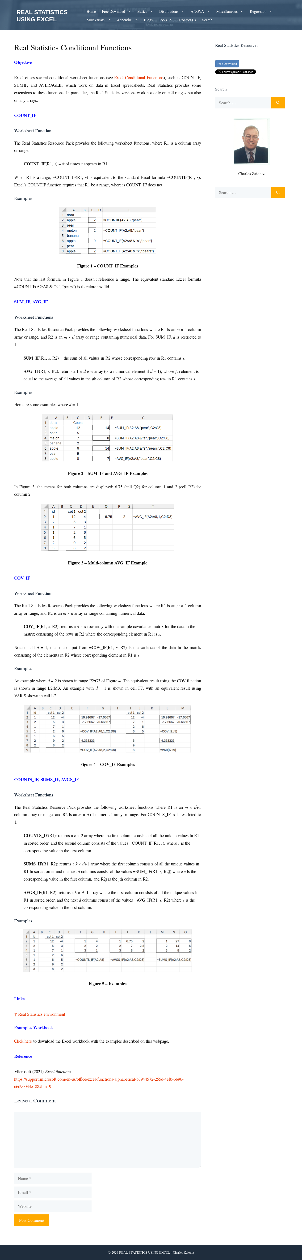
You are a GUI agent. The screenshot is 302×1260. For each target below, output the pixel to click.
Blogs (148, 19)
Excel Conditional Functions (138, 77)
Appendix (124, 19)
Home (91, 11)
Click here (23, 1041)
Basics (142, 11)
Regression (258, 11)
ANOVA (197, 11)
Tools (163, 19)
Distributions (168, 11)
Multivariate (96, 19)
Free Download (113, 11)
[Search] (278, 102)
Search (207, 19)
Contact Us (187, 19)
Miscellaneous (227, 11)
